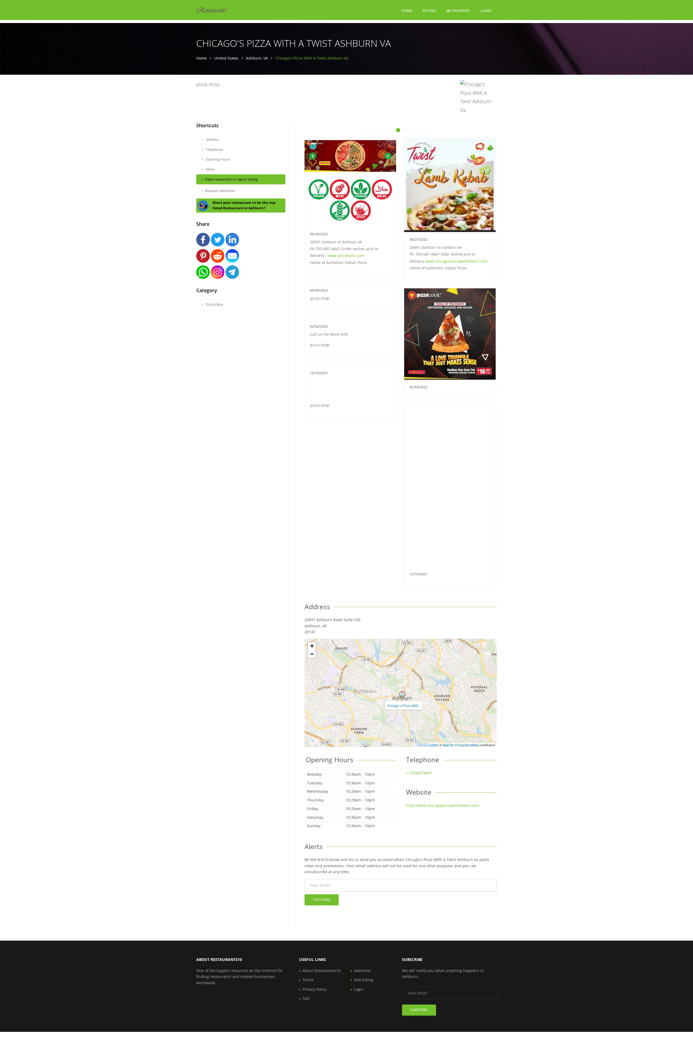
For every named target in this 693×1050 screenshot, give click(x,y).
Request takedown (220, 190)
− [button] (312, 654)
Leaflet (433, 745)
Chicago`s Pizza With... (404, 705)
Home (407, 10)
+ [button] (312, 646)
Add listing (363, 979)
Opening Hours (217, 159)
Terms (308, 979)
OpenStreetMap (468, 745)
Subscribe (321, 899)
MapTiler (448, 745)
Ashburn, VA (257, 58)
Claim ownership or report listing (231, 179)
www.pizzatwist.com (346, 255)
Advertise (362, 970)
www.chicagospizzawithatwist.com (456, 261)
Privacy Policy (314, 989)
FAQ (306, 998)
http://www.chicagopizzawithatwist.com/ (442, 805)
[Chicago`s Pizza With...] (402, 694)
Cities (430, 10)
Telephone (214, 149)
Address (212, 139)
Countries (460, 10)
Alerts (210, 169)
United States (226, 58)
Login (485, 10)
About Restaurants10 (321, 970)
